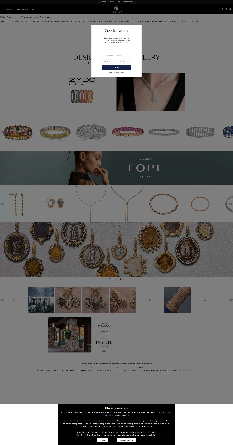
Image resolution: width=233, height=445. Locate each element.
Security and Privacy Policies (116, 72)
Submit (116, 68)
